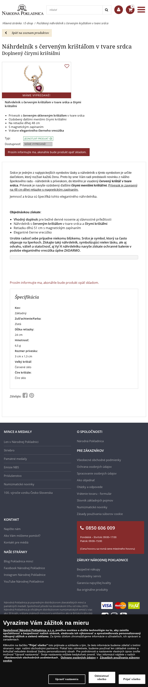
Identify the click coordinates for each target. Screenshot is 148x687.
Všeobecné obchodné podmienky (99, 460)
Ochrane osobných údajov (78, 657)
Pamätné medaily (15, 459)
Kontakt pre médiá (16, 542)
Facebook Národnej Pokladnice (24, 568)
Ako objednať (86, 480)
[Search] (107, 10)
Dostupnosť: (13, 144)
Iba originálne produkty (92, 589)
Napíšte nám (12, 529)
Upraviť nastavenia (66, 679)
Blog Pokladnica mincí (18, 561)
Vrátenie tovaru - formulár (94, 494)
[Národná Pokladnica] (23, 9)
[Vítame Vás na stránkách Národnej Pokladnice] (118, 9)
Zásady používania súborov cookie (100, 514)
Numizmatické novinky (19, 484)
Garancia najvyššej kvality (94, 583)
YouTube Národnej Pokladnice (24, 581)
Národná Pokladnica (90, 441)
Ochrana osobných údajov (94, 467)
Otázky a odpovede (90, 487)
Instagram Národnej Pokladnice (24, 575)
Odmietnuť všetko (102, 677)
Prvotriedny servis (89, 576)
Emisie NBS (11, 467)
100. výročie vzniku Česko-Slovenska (28, 493)
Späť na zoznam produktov (30, 33)
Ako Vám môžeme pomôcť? (22, 536)
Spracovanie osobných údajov (97, 473)
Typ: (7, 138)
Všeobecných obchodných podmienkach (31, 657)
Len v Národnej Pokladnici (21, 442)
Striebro (9, 450)
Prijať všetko (131, 679)
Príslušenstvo (13, 476)
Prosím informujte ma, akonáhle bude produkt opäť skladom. (47, 152)
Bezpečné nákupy (88, 569)
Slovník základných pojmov (95, 500)
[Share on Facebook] (25, 396)
